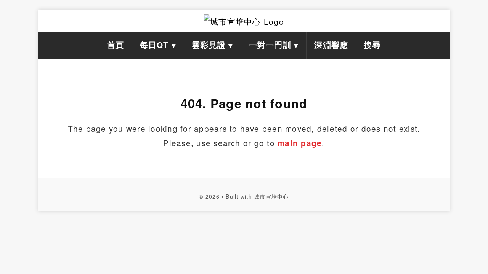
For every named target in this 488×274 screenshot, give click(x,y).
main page (300, 142)
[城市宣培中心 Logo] (244, 21)
